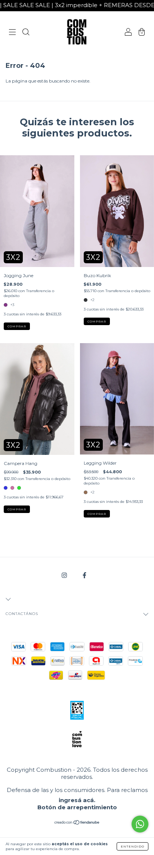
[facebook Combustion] (84, 575)
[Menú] (12, 33)
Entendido (132, 846)
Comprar (16, 326)
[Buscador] (26, 33)
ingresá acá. (77, 800)
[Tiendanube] (77, 823)
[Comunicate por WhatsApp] (140, 824)
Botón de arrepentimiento (77, 807)
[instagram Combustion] (65, 575)
